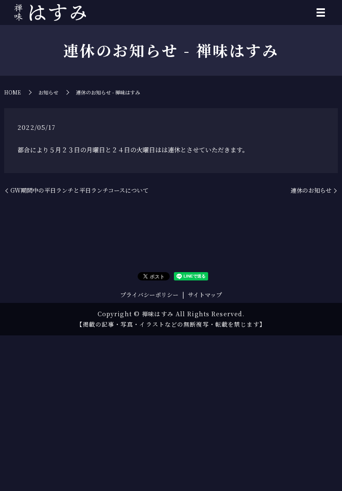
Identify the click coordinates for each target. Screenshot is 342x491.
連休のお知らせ (311, 190)
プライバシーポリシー (149, 294)
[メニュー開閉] (321, 12)
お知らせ (48, 92)
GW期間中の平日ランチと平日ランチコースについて (79, 190)
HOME (12, 92)
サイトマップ (205, 294)
